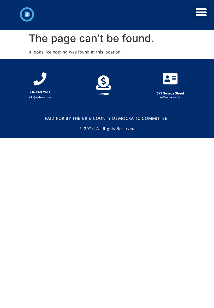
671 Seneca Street (170, 93)
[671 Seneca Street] (170, 78)
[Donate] (103, 82)
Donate (103, 94)
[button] (201, 12)
